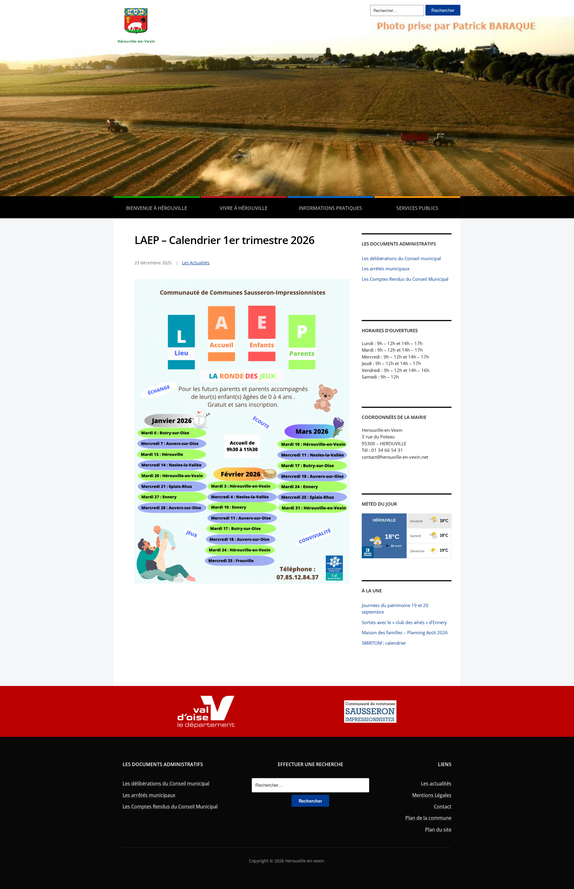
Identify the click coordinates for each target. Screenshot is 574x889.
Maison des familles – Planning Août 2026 (405, 632)
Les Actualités (196, 263)
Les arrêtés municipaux (386, 269)
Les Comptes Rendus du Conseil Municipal (405, 279)
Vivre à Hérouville (244, 208)
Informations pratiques (330, 208)
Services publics (417, 208)
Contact (442, 806)
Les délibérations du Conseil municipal (401, 258)
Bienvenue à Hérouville (156, 208)
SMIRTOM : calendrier (384, 643)
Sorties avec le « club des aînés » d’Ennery (404, 622)
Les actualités (436, 783)
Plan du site (438, 829)
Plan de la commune (428, 818)
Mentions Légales (431, 795)
